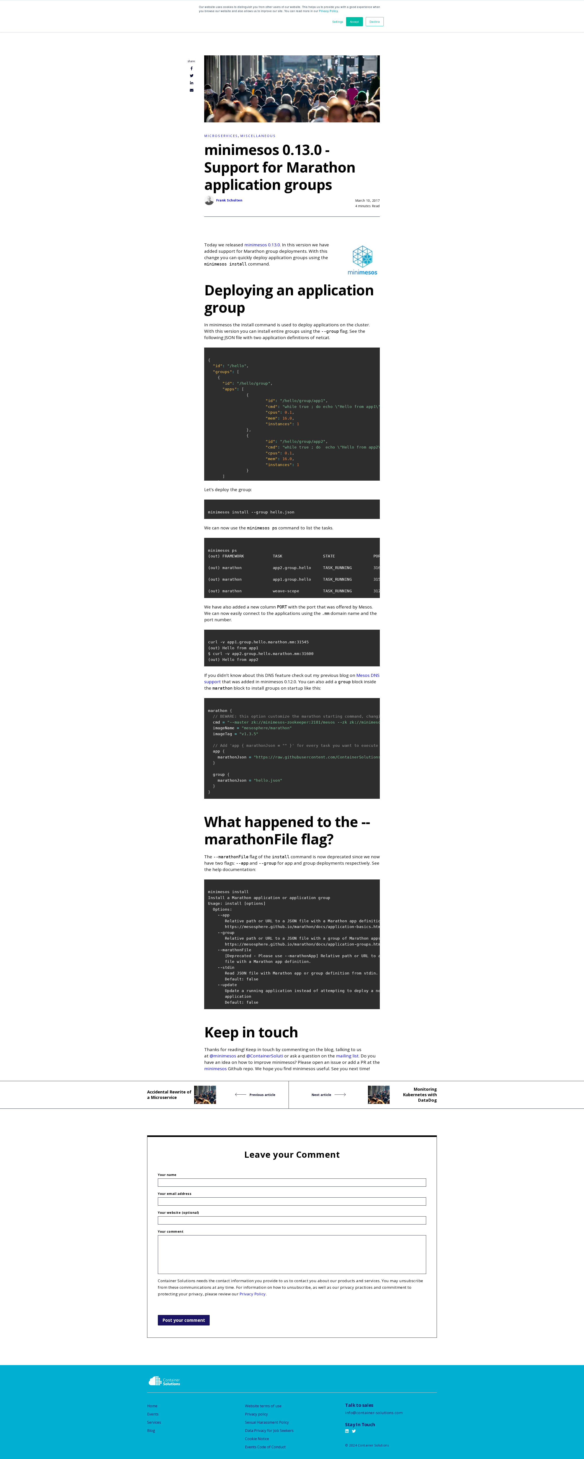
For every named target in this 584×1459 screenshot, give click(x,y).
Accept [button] (354, 21)
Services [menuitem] (154, 1422)
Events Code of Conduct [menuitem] (265, 1446)
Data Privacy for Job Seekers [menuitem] (269, 1430)
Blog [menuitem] (151, 1430)
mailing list (347, 1056)
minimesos (215, 1069)
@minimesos (223, 1056)
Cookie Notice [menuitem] (257, 1438)
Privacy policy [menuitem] (256, 1414)
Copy (374, 352)
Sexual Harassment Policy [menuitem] (267, 1422)
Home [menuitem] (152, 1405)
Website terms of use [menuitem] (263, 1405)
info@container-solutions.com (374, 1412)
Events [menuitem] (153, 1414)
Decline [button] (375, 21)
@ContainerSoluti (264, 1056)
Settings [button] (337, 21)
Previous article (262, 1095)
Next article (322, 1095)
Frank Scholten (229, 200)
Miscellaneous (258, 136)
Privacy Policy (328, 11)
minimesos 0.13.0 (262, 245)
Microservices (221, 136)
